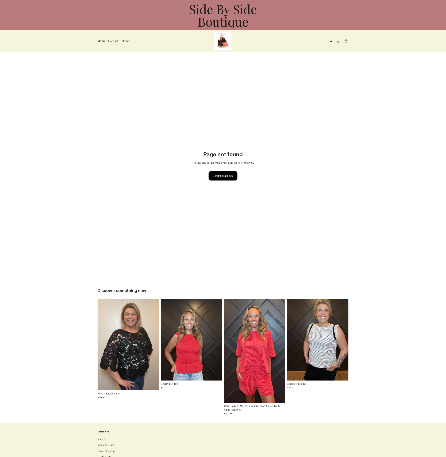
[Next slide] (153, 344)
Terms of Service (107, 450)
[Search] (331, 41)
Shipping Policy (106, 445)
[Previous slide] (103, 344)
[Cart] (346, 41)
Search (101, 439)
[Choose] (153, 385)
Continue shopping (223, 175)
